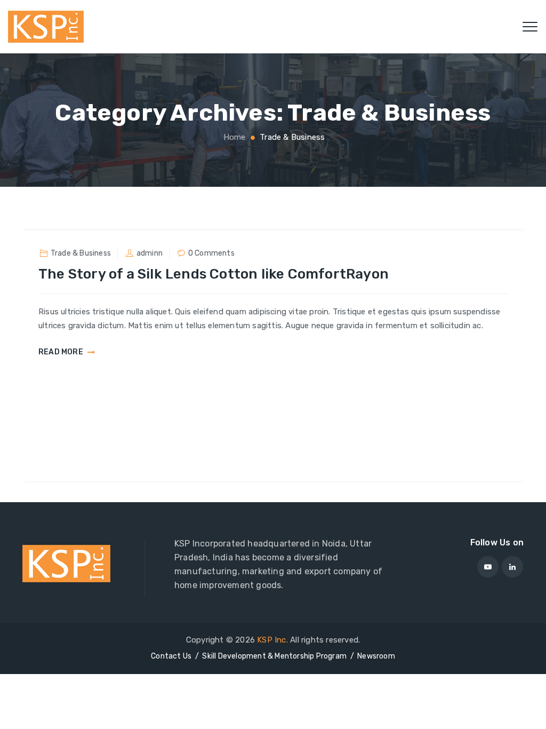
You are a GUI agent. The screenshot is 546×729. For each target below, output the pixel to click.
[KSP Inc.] (46, 26)
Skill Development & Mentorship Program (274, 656)
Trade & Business (81, 253)
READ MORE (60, 352)
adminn (149, 253)
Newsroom (376, 656)
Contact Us (171, 656)
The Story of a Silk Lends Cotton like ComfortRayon (213, 274)
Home (233, 137)
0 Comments (211, 253)
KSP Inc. (272, 640)
